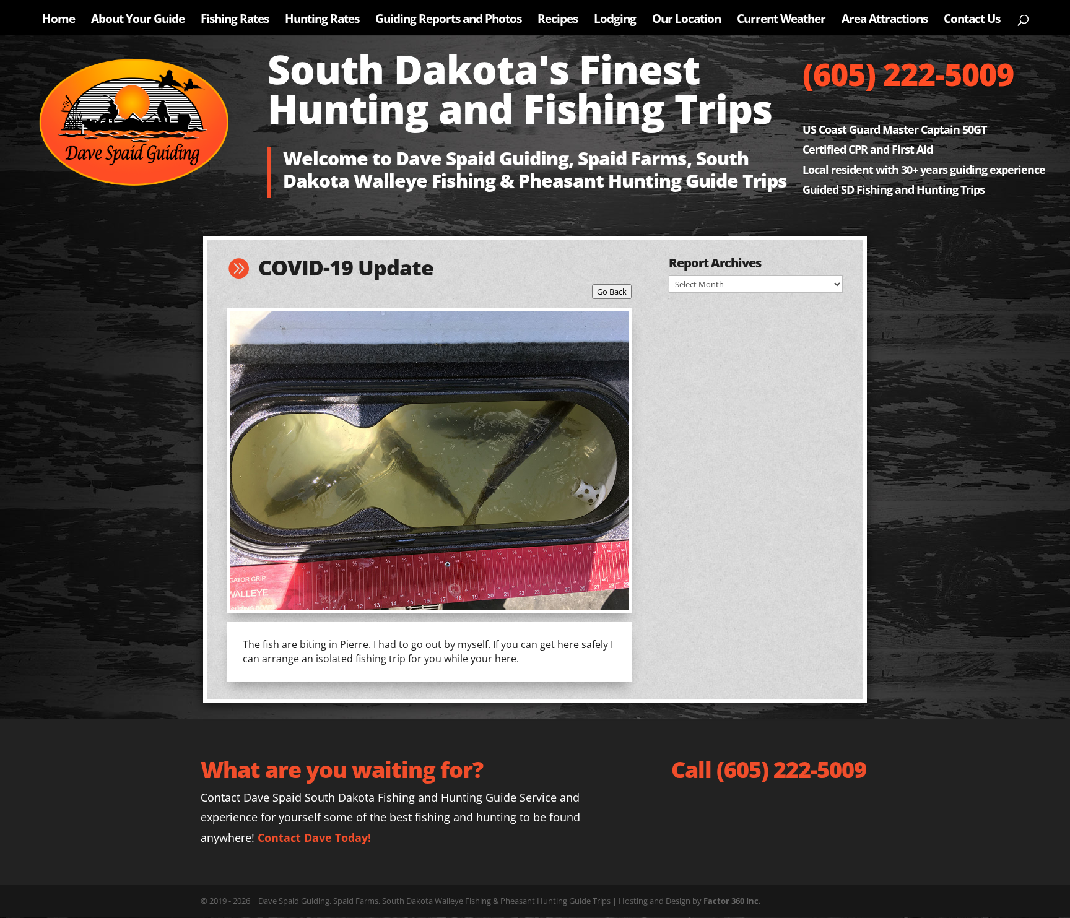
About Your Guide (138, 20)
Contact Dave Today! (314, 837)
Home (58, 20)
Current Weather (781, 20)
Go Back (612, 291)
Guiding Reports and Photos (448, 20)
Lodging (615, 20)
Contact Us (972, 20)
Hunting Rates (322, 20)
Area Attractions (885, 20)
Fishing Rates (235, 20)
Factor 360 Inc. (732, 900)
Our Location (686, 20)
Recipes (557, 20)
